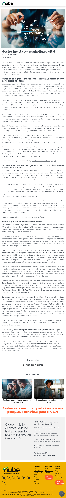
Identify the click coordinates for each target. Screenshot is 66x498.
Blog (35, 477)
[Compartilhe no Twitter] (35, 365)
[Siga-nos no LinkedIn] (24, 478)
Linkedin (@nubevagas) (43, 330)
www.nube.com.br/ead (43, 344)
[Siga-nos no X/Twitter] (19, 478)
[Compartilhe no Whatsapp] (25, 365)
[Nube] (7, 3)
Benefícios (47, 472)
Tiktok (30, 330)
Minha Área (48, 470)
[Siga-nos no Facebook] (4, 478)
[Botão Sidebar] (62, 3)
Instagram (23, 330)
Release (57, 468)
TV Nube (36, 479)
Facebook (26, 337)
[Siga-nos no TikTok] (4, 483)
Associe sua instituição (48, 477)
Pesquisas (58, 473)
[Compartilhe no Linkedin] (40, 365)
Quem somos (37, 470)
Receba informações (60, 482)
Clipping (57, 471)
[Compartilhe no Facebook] (30, 365)
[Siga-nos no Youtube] (29, 478)
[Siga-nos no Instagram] (9, 478)
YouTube (60, 334)
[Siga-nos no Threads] (14, 478)
